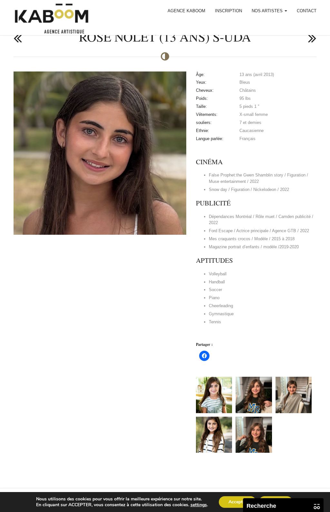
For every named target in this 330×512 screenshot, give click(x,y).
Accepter (237, 502)
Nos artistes (268, 10)
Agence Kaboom (186, 10)
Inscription (228, 10)
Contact (306, 10)
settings (198, 505)
